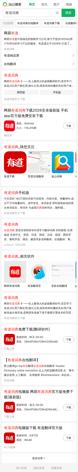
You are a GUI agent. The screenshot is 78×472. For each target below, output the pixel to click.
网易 (11, 33)
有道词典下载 (52, 23)
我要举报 (56, 468)
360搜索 (13, 4)
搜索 (68, 12)
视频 (69, 4)
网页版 (21, 92)
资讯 (44, 4)
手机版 (57, 92)
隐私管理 (39, 468)
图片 (57, 4)
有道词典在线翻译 (27, 23)
